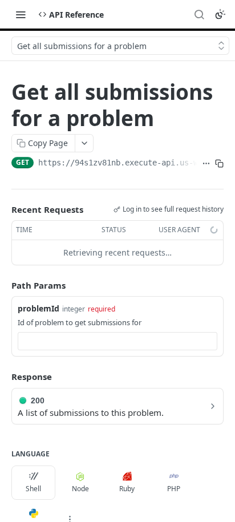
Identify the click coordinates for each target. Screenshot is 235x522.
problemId (38, 308)
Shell (33, 488)
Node (80, 488)
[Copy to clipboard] (219, 164)
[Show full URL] (206, 164)
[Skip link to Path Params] (3, 285)
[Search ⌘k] (199, 14)
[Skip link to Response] (3, 377)
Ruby (127, 488)
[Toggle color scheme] (220, 14)
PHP (173, 488)
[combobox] (117, 341)
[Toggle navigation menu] (20, 14)
